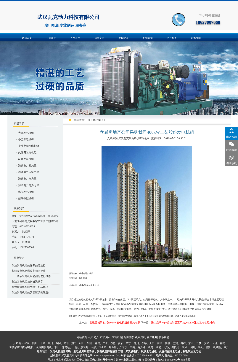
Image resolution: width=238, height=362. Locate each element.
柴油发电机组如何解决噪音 (27, 281)
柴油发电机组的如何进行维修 (31, 276)
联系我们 (196, 37)
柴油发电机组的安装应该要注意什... (32, 292)
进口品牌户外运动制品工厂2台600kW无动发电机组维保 (183, 322)
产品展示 (75, 37)
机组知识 (148, 37)
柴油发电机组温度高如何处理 (29, 270)
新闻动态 (123, 37)
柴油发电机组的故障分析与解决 (30, 287)
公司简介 (51, 37)
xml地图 (185, 359)
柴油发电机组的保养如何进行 (29, 265)
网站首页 (27, 37)
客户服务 (172, 37)
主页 (88, 120)
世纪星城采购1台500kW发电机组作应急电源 (114, 322)
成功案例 (99, 37)
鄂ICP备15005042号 (169, 359)
